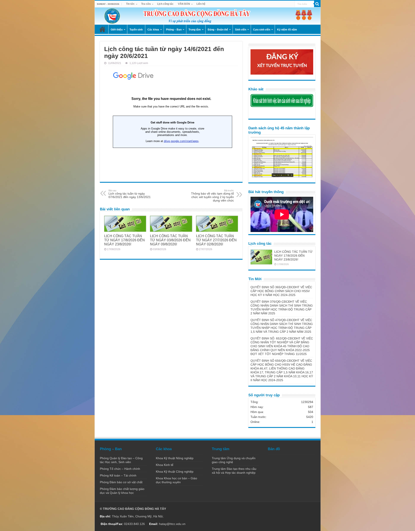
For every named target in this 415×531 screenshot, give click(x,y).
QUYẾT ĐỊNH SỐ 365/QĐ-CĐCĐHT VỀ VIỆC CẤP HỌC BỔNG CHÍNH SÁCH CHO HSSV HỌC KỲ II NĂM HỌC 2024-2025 (281, 291)
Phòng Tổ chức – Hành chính (120, 468)
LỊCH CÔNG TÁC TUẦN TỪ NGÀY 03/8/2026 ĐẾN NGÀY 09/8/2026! (170, 240)
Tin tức (130, 3)
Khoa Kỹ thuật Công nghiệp (174, 471)
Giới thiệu (117, 29)
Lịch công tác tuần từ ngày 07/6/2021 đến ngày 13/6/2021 (130, 194)
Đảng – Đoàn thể (218, 29)
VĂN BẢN (184, 3)
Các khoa (153, 29)
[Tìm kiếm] (317, 4)
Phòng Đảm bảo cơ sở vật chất (121, 482)
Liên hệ (200, 3)
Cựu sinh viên (261, 29)
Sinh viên (240, 29)
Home (102, 29)
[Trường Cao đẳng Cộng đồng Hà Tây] (208, 16)
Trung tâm (194, 29)
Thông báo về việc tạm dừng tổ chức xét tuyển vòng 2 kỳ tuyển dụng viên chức (212, 195)
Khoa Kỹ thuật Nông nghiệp (174, 458)
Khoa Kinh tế (164, 465)
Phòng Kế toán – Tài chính (118, 475)
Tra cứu (146, 3)
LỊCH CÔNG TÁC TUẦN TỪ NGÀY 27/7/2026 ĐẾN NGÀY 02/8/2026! (216, 240)
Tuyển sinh (136, 29)
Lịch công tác (165, 3)
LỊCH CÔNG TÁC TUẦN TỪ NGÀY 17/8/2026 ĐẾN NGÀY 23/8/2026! (124, 240)
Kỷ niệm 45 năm (287, 29)
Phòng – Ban (174, 29)
